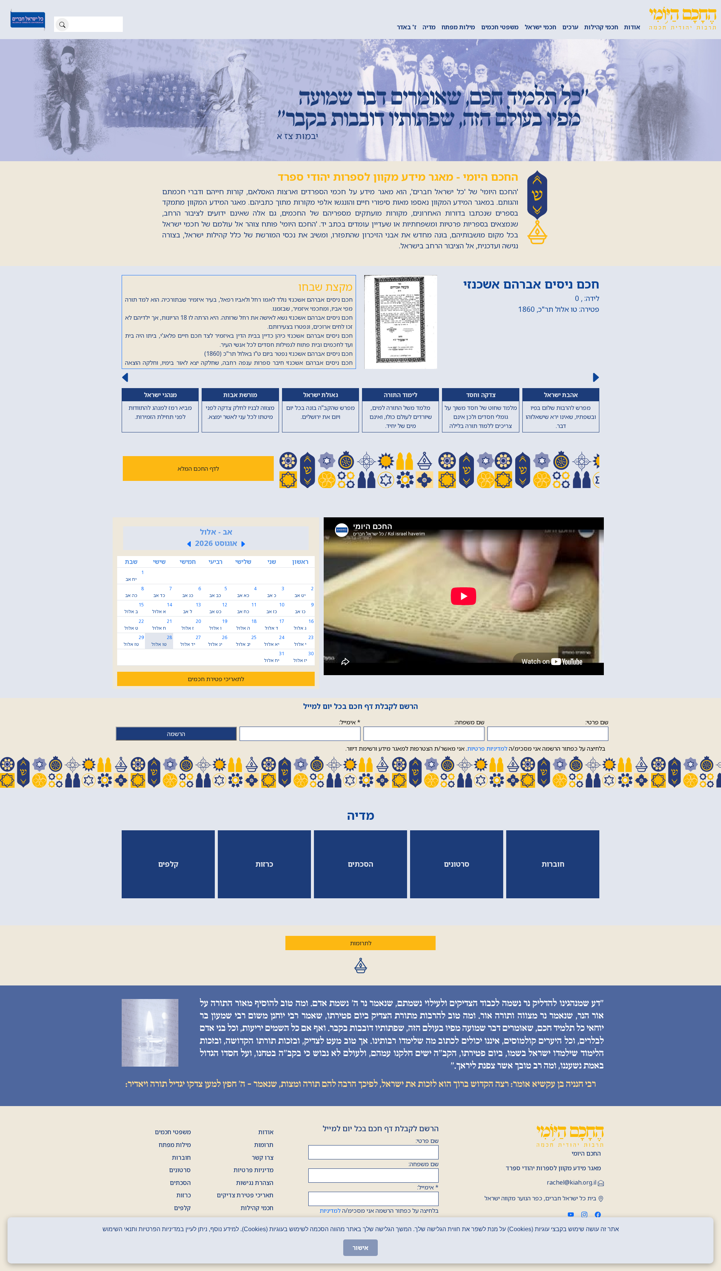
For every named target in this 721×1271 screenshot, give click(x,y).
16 (304, 653)
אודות (632, 27)
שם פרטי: (596, 751)
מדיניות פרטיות (253, 1199)
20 (191, 653)
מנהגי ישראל (360, 442)
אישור (360, 1248)
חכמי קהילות (601, 27)
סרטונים (180, 1199)
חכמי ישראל (540, 27)
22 (134, 653)
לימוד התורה (292, 395)
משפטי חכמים (500, 27)
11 (246, 637)
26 (217, 670)
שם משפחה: (469, 751)
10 (275, 637)
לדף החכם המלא (198, 498)
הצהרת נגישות (254, 1212)
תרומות (263, 1174)
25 (246, 670)
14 (162, 637)
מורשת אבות (154, 395)
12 (218, 637)
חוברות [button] (553, 893)
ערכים (570, 27)
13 (192, 637)
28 (161, 670)
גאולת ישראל (223, 395)
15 (134, 637)
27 (190, 670)
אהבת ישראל (566, 395)
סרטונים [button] (456, 893)
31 (274, 686)
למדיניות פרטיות (487, 778)
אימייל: (349, 751)
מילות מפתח (458, 27)
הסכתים (180, 1212)
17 (274, 653)
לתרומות (360, 972)
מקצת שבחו (325, 286)
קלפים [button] (168, 893)
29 (134, 670)
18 (246, 653)
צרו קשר (262, 1187)
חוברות (181, 1187)
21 (162, 653)
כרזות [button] (264, 893)
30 (303, 686)
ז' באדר (406, 27)
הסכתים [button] (360, 893)
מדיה (429, 27)
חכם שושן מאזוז (555, 284)
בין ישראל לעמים (360, 395)
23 (304, 670)
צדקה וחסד (498, 395)
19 (218, 653)
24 (274, 670)
